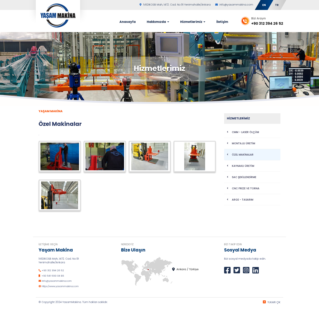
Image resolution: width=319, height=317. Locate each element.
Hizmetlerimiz (191, 22)
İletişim (222, 22)
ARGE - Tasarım (242, 199)
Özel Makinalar (242, 154)
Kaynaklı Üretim (243, 166)
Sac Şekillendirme (244, 177)
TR (277, 5)
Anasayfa (127, 22)
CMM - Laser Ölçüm (245, 132)
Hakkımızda (157, 22)
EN (264, 5)
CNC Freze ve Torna (245, 188)
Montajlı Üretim (243, 143)
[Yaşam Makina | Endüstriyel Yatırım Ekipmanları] (58, 15)
